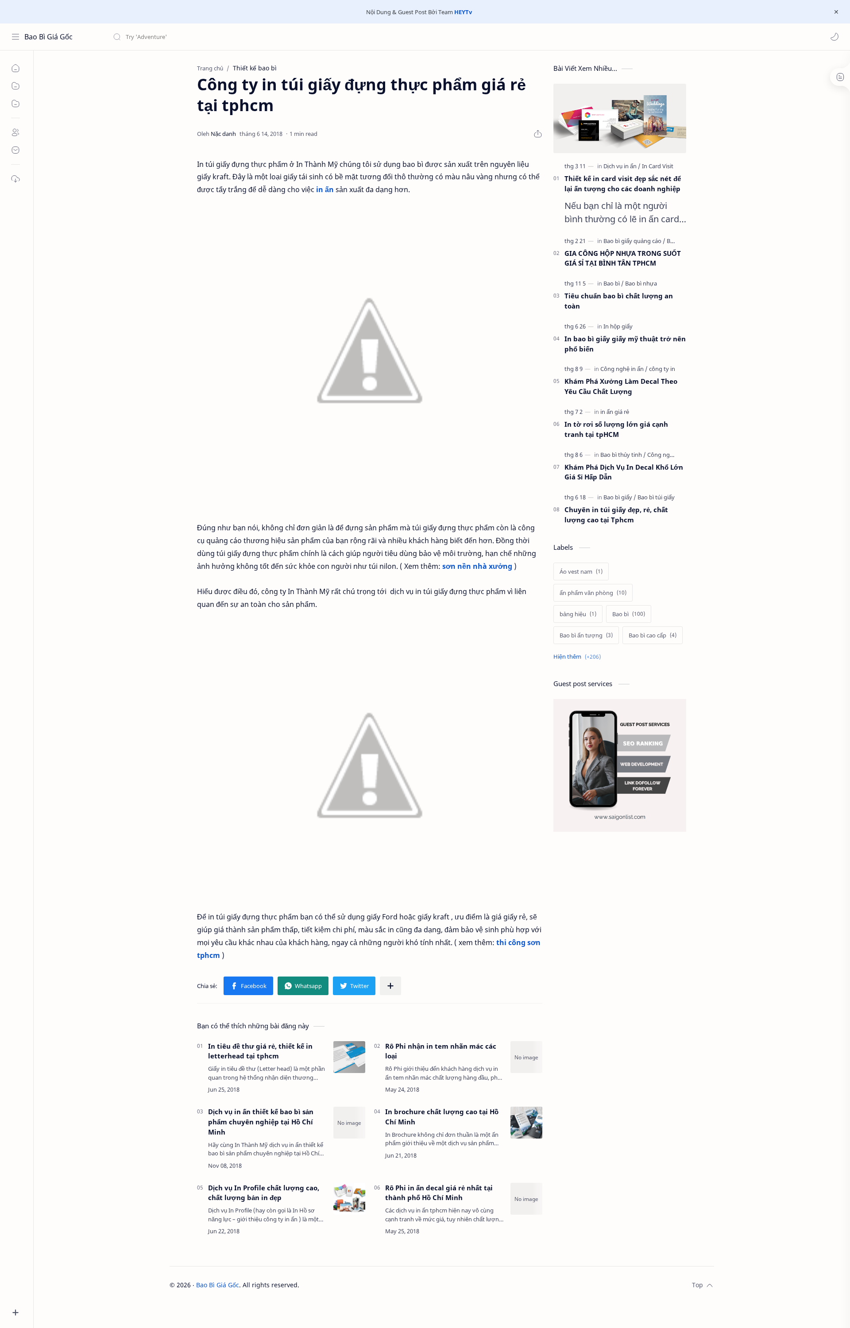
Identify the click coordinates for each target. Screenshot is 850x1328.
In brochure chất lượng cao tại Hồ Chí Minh (441, 1116)
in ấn (325, 189)
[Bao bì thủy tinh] (623, 455)
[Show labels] (578, 656)
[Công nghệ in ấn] (624, 369)
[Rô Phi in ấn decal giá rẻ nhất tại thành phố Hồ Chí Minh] (526, 1199)
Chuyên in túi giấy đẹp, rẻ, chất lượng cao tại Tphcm (616, 514)
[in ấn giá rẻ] (614, 412)
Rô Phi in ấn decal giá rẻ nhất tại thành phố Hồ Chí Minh (439, 1192)
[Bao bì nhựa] (641, 283)
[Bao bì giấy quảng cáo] (634, 241)
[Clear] (252, 36)
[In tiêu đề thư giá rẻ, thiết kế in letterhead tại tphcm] (349, 1057)
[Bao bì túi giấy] (656, 497)
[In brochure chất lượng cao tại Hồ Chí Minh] (526, 1123)
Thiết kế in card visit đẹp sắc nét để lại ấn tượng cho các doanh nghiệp (622, 183)
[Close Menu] (836, 12)
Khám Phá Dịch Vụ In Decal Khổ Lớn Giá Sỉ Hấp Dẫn (623, 472)
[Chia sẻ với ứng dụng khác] (390, 986)
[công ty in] (662, 369)
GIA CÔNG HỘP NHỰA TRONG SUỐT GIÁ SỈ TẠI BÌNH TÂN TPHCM (622, 258)
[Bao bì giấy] (619, 497)
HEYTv (463, 12)
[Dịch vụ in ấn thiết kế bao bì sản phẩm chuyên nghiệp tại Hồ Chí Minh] (349, 1123)
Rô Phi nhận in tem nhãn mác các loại (440, 1051)
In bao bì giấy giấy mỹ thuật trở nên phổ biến (625, 343)
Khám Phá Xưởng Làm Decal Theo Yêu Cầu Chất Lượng (620, 386)
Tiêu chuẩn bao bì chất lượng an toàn (618, 300)
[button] (834, 36)
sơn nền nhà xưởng (477, 566)
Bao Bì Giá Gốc (48, 37)
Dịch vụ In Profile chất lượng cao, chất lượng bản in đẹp (263, 1192)
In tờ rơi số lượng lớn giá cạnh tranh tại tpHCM (616, 429)
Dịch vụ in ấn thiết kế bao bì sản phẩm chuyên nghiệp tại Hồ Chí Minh (260, 1121)
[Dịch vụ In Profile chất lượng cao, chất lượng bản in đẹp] (349, 1199)
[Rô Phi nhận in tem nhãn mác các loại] (526, 1057)
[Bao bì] (613, 283)
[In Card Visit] (657, 166)
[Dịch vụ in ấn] (622, 166)
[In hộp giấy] (618, 326)
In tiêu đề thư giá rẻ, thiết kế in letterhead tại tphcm (260, 1051)
